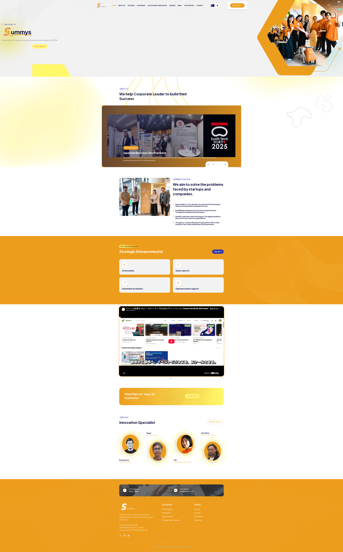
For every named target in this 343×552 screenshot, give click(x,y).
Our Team (131, 5)
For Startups (189, 5)
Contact (200, 5)
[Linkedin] (124, 535)
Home (114, 5)
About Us (121, 5)
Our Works (141, 5)
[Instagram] (120, 535)
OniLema (172, 5)
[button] (213, 164)
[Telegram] (128, 535)
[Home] (101, 5)
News (180, 5)
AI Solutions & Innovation (157, 5)
